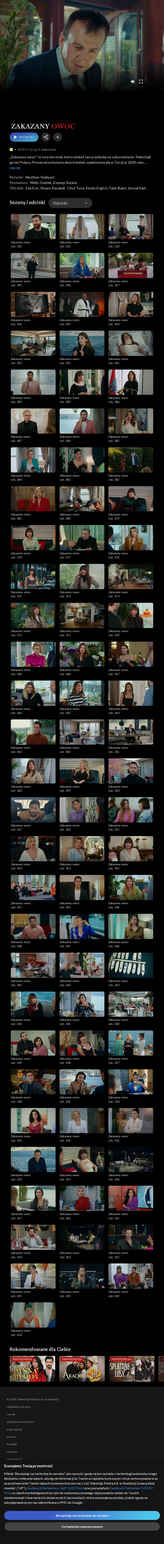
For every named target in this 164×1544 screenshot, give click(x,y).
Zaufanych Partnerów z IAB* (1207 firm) (55, 1488)
